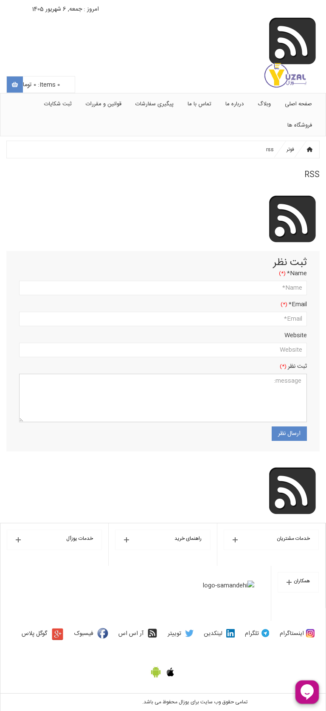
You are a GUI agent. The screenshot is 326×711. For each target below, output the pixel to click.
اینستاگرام (292, 634)
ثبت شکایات (58, 104)
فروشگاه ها (299, 125)
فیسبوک (83, 634)
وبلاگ (264, 104)
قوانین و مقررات (103, 104)
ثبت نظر (297, 366)
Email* (298, 304)
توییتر (174, 634)
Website (295, 335)
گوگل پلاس (34, 634)
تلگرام (252, 634)
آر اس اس (130, 634)
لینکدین (213, 634)
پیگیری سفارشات (154, 104)
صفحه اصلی (298, 104)
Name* (297, 273)
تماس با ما (199, 104)
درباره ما (234, 104)
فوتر (290, 149)
